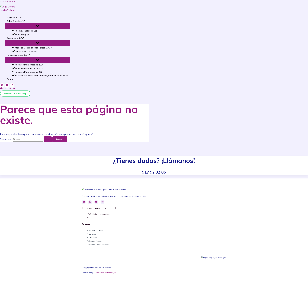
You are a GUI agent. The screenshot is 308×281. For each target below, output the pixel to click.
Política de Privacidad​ (96, 241)
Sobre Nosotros (14, 21)
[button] (23, 21)
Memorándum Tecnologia (106, 273)
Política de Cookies (95, 230)
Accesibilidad (92, 237)
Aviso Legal (91, 234)
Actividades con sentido (26, 51)
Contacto (11, 79)
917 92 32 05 (92, 218)
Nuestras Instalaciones (26, 31)
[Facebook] (84, 202)
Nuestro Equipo (22, 34)
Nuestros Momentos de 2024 (29, 72)
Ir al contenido (8, 1)
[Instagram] (12, 85)
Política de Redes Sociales (98, 245)
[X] (2, 85)
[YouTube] (7, 85)
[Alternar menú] (37, 26)
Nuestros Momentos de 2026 (29, 65)
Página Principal (14, 17)
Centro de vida (14, 38)
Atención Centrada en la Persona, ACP (33, 48)
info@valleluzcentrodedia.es (98, 214)
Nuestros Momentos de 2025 (29, 68)
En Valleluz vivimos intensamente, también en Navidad (41, 75)
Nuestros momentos (17, 55)
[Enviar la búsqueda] (48, 139)
